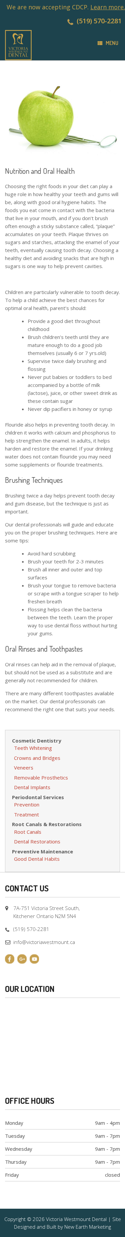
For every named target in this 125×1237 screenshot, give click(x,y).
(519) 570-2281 (99, 20)
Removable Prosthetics (41, 777)
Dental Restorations (37, 841)
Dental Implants (32, 787)
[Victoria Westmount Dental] (18, 45)
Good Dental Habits (37, 858)
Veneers (23, 767)
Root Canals (27, 831)
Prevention (26, 804)
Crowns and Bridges (37, 758)
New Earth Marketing (87, 1226)
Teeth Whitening (33, 748)
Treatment (26, 814)
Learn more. (107, 7)
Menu (112, 43)
